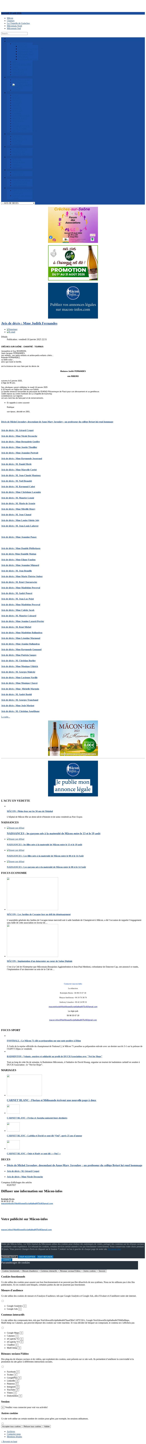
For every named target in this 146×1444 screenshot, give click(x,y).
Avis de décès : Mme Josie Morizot (17, 705)
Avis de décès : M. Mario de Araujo (18, 503)
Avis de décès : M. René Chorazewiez (19, 582)
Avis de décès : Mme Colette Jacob (17, 610)
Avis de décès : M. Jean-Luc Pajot (17, 599)
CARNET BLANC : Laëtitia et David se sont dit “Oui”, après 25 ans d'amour (44, 1135)
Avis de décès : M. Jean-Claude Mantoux (21, 475)
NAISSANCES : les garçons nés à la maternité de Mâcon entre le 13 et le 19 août (53, 833)
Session (102, 1271)
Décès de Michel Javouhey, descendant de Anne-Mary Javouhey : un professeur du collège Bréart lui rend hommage (57, 422)
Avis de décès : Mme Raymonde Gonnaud (21, 649)
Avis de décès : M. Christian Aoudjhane (20, 711)
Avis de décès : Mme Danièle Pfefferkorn (20, 548)
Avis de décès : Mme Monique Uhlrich (19, 666)
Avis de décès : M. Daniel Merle (16, 464)
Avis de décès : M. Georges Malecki (18, 672)
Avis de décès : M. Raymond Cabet (18, 486)
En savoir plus (114, 1249)
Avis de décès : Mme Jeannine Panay (19, 537)
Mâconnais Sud (14, 28)
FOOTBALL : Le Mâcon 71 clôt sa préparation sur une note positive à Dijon (44, 1040)
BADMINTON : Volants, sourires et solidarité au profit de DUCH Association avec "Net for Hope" (54, 1056)
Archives (11, 1431)
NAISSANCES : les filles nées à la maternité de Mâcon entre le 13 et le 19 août (44, 844)
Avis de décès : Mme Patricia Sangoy (18, 655)
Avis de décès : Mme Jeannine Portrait (19, 453)
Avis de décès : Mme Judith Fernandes (29, 323)
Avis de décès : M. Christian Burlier (18, 660)
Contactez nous (14, 1434)
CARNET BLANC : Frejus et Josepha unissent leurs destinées (37, 1118)
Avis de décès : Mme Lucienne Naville (19, 677)
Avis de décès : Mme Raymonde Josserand (21, 458)
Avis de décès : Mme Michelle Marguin (20, 689)
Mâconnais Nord (14, 26)
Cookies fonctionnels (11, 1271)
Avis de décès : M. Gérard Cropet (17, 430)
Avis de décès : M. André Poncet (16, 593)
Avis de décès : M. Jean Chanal (16, 514)
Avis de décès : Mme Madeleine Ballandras (21, 632)
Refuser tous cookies (32, 1426)
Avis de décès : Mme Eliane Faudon (18, 559)
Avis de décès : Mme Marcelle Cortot (19, 469)
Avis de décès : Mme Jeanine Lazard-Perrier (22, 621)
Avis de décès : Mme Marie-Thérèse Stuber (22, 576)
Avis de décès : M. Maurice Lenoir (17, 498)
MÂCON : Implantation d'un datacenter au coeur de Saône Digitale (39, 961)
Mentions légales (14, 1436)
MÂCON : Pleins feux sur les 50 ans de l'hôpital (30, 811)
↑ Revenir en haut (9, 1441)
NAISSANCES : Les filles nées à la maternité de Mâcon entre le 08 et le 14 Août (45, 856)
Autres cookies (89, 1271)
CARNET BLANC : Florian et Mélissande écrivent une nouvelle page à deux (51, 1100)
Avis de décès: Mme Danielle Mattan (18, 554)
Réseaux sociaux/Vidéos (70, 1271)
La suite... (5, 717)
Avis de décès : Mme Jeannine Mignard (20, 565)
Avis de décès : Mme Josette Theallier (19, 447)
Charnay (11, 20)
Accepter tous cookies (11, 1426)
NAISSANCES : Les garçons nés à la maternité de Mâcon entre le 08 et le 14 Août (46, 867)
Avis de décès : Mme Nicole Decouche (19, 436)
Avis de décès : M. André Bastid (16, 694)
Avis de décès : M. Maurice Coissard (18, 616)
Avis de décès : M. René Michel (16, 627)
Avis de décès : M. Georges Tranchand (19, 700)
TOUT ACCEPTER (27, 1257)
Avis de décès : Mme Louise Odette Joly (20, 520)
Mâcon (10, 18)
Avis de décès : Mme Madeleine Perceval (20, 587)
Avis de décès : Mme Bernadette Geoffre (20, 441)
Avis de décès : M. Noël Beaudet (16, 481)
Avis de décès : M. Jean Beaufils (16, 571)
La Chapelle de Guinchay (18, 23)
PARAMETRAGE (9, 1257)
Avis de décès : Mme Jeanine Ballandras (20, 644)
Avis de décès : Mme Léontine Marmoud (20, 638)
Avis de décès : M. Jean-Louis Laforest (19, 526)
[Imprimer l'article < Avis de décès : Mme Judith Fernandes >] (12, 329)
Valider (47, 1426)
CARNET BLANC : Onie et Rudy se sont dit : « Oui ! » (34, 1153)
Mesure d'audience (30, 1271)
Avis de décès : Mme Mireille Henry (18, 509)
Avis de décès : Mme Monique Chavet (19, 683)
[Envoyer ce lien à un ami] (11, 332)
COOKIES (7, 1260)
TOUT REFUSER (45, 1257)
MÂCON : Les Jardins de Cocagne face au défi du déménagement (39, 914)
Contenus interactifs (49, 1271)
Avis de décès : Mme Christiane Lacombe (21, 492)
